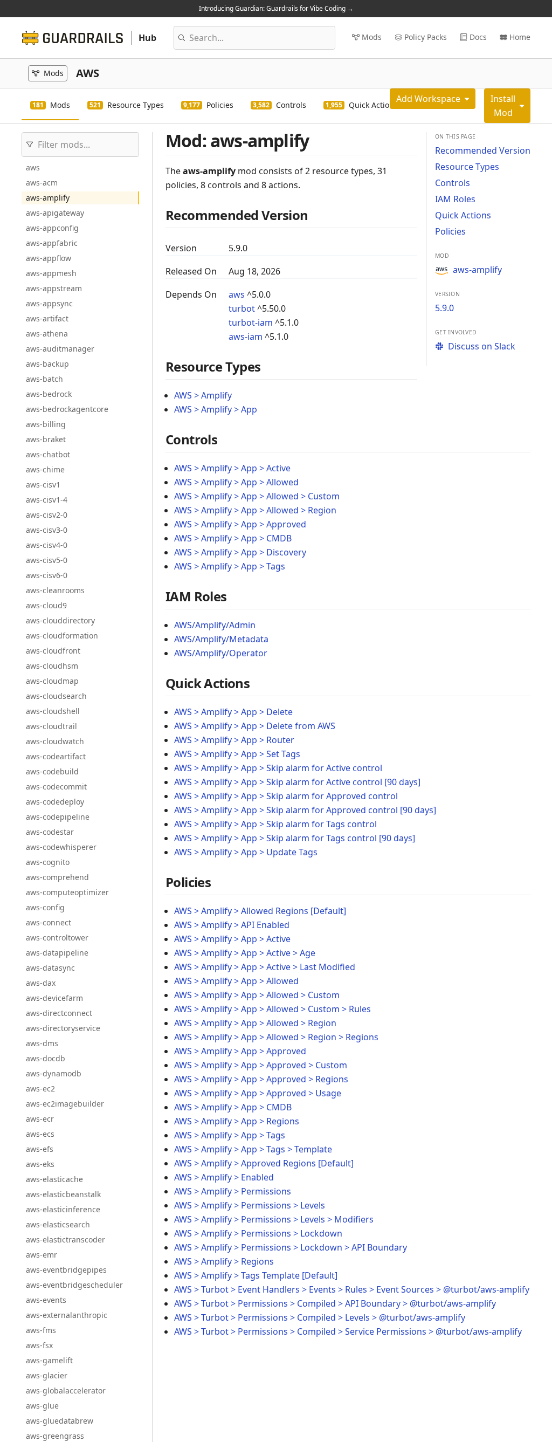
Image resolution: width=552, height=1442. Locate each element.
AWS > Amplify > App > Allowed (236, 482)
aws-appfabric (52, 243)
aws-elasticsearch (58, 1224)
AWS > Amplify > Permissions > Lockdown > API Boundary (290, 1247)
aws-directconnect (59, 1013)
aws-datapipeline (57, 952)
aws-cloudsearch (56, 696)
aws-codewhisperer (61, 847)
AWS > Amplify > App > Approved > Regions (261, 1079)
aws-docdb (45, 1058)
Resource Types (467, 167)
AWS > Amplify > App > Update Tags (246, 852)
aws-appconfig (52, 228)
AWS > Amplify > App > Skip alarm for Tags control (275, 824)
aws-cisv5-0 (46, 560)
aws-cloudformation (62, 635)
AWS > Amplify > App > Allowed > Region (255, 510)
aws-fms (41, 1330)
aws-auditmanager (60, 349)
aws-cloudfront (53, 651)
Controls (452, 183)
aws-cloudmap (52, 681)
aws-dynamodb (53, 1073)
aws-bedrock (49, 394)
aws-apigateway (55, 213)
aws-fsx (39, 1345)
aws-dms (42, 1043)
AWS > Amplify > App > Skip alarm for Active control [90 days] (297, 782)
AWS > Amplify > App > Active (232, 468)
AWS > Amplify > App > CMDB (233, 538)
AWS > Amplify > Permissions (232, 1191)
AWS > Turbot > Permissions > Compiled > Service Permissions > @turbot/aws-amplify (348, 1331)
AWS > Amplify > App (215, 409)
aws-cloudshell (53, 711)
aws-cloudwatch (55, 741)
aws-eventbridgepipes (66, 1270)
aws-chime (45, 469)
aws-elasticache (54, 1179)
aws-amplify (48, 198)
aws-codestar (50, 832)
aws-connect (48, 922)
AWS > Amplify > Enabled (224, 1177)
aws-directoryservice (63, 1028)
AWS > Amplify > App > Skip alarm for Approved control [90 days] (305, 810)
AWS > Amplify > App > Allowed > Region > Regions (276, 1037)
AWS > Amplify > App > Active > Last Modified (264, 967)
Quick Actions (463, 215)
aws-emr (41, 1254)
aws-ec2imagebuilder (65, 1103)
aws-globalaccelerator (66, 1390)
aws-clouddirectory (60, 620)
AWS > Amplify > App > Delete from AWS (254, 726)
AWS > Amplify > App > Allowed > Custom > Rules (272, 1009)
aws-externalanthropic (66, 1315)
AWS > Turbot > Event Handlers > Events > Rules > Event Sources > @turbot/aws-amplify (351, 1289)
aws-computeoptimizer (67, 892)
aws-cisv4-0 (46, 545)
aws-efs (39, 1149)
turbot (242, 308)
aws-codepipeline (57, 817)
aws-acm (42, 182)
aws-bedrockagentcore (67, 409)
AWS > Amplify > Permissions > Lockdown (258, 1233)
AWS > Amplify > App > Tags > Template (253, 1149)
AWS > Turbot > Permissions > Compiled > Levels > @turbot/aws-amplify (319, 1317)
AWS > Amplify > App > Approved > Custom (260, 1065)
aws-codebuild (52, 771)
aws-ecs (40, 1134)
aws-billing (46, 424)
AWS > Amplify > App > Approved (240, 524)
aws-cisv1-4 (46, 500)
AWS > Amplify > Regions (224, 1261)
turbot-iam (251, 322)
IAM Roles (455, 199)
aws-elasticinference (63, 1209)
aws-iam (246, 336)
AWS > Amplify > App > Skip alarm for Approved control (286, 796)
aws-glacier (46, 1375)
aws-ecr (40, 1119)
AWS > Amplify (203, 395)
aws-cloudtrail (51, 726)
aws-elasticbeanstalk (63, 1194)
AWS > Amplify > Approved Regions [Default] (264, 1163)
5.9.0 (444, 308)
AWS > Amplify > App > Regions (236, 1121)
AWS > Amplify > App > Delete (233, 712)
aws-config (45, 907)
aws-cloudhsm (52, 666)
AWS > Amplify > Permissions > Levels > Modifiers (274, 1219)
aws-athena (47, 333)
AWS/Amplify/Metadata (221, 639)
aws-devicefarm (54, 998)
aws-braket (46, 439)
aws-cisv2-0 (46, 515)
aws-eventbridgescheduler (74, 1285)
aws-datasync (50, 968)
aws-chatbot (48, 454)
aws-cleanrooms (55, 590)
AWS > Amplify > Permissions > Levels (249, 1205)
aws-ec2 (40, 1088)
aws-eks (40, 1164)
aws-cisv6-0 (46, 575)
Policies (450, 231)
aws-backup (47, 364)
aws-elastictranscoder (65, 1239)
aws (33, 167)
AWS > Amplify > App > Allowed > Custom (257, 496)
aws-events (46, 1300)
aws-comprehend (57, 877)
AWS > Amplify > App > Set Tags (237, 754)
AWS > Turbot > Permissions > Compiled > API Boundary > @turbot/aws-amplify (335, 1303)
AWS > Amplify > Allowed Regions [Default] (260, 911)
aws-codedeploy (55, 801)
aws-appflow (48, 258)
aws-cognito (48, 862)
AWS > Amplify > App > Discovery (240, 552)
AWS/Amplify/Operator (220, 653)
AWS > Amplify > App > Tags (229, 566)
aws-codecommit (56, 786)
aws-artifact (47, 318)
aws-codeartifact (56, 756)
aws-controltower (57, 937)
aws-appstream (54, 288)
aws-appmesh (51, 273)
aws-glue (42, 1405)
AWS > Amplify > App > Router (234, 740)
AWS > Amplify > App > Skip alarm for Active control (278, 768)
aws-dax (41, 983)
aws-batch (44, 379)
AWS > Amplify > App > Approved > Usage (257, 1093)
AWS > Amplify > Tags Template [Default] (255, 1275)
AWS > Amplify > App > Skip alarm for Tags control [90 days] (294, 838)
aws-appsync (49, 303)
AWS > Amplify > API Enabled (231, 925)
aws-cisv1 (43, 484)
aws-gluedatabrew (59, 1421)
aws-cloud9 (46, 605)
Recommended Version (482, 150)
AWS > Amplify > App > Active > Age (244, 953)
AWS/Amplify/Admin (215, 625)
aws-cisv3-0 (46, 530)
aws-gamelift (49, 1360)
